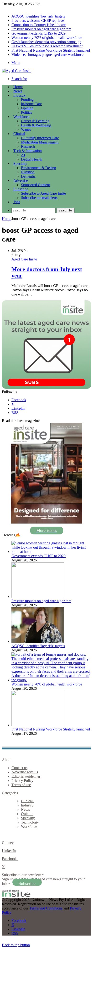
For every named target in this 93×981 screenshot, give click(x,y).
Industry (19, 95)
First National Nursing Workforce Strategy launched (50, 50)
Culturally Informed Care (40, 138)
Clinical (19, 134)
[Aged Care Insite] (16, 71)
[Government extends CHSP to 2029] (51, 552)
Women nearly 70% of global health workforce (46, 38)
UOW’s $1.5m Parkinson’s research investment (47, 46)
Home (6, 219)
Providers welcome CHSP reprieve (37, 20)
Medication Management (39, 142)
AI (23, 155)
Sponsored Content (35, 185)
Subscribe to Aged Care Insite (43, 193)
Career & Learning (35, 121)
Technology (30, 822)
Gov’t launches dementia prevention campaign (46, 42)
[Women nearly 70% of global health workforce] (51, 680)
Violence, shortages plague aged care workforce (47, 55)
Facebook (10, 859)
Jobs (16, 202)
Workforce (21, 117)
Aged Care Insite (24, 259)
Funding (27, 100)
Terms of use (21, 785)
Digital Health (31, 159)
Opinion (27, 108)
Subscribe (20, 189)
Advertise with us (24, 772)
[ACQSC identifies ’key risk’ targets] (37, 642)
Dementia (28, 176)
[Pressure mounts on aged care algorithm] (37, 597)
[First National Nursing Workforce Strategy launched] (37, 725)
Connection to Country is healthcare (38, 25)
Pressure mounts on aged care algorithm (41, 29)
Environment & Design (38, 168)
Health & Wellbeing (36, 125)
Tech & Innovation (27, 151)
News (17, 91)
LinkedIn (9, 851)
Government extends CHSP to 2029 (38, 33)
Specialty (20, 163)
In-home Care (31, 104)
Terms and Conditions (45, 908)
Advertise (20, 181)
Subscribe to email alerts (39, 198)
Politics (26, 112)
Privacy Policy (22, 781)
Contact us (19, 768)
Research (28, 146)
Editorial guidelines (26, 776)
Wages (26, 129)
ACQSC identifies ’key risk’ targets (38, 16)
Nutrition (28, 172)
